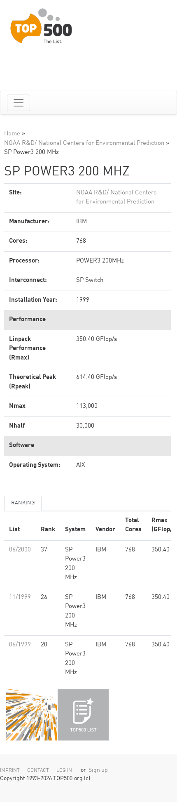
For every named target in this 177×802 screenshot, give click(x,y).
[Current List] (83, 714)
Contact (38, 770)
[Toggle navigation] (18, 103)
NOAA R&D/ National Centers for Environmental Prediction (84, 143)
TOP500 (31, 714)
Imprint (10, 770)
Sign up (98, 770)
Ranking (23, 503)
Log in (64, 770)
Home (12, 134)
